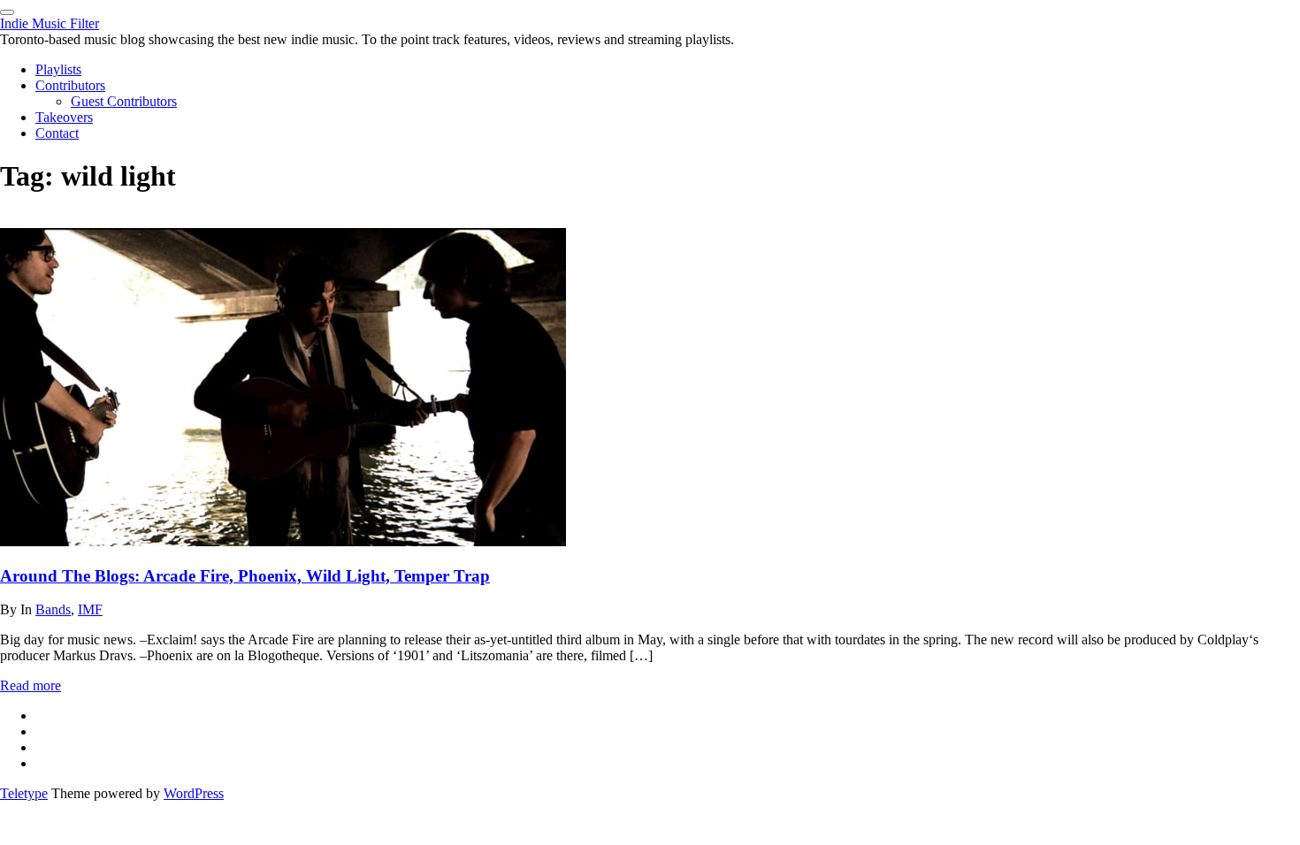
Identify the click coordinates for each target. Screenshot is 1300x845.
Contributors (70, 85)
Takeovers (64, 117)
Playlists (58, 69)
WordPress (194, 793)
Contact (57, 133)
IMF (90, 609)
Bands (53, 609)
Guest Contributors (124, 101)
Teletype (24, 793)
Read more (30, 685)
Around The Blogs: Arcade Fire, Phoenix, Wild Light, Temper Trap (245, 576)
